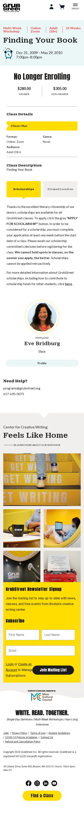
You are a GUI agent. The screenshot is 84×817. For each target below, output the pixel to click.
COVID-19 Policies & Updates (21, 737)
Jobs (6, 733)
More (42, 351)
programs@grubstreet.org (21, 388)
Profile (42, 363)
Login (10, 664)
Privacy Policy (19, 733)
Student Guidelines (59, 733)
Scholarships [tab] (23, 189)
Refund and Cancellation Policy (22, 741)
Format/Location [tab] (60, 189)
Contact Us (47, 737)
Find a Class (42, 795)
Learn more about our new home (39, 444)
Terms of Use (37, 733)
